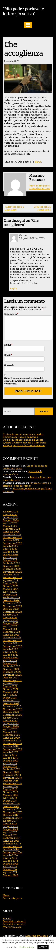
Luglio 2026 (10, 514)
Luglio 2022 (10, 651)
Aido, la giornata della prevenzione (24, 445)
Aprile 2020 (10, 729)
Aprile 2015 (10, 872)
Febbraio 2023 (11, 631)
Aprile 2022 (10, 660)
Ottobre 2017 (10, 815)
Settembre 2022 (12, 646)
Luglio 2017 (10, 823)
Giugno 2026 (10, 517)
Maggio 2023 (10, 623)
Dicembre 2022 (12, 637)
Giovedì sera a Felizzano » (42, 208)
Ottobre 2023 (11, 609)
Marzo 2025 (10, 560)
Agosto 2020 (10, 717)
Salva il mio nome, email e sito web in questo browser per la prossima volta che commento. (26, 381)
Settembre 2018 (12, 783)
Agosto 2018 (10, 786)
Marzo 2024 (10, 594)
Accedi (7, 918)
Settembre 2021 (12, 680)
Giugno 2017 (10, 826)
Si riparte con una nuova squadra (23, 434)
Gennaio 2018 (11, 806)
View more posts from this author (39, 187)
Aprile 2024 (10, 591)
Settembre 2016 (12, 852)
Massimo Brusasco (36, 935)
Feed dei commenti (14, 924)
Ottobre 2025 (11, 540)
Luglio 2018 (10, 789)
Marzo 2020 (10, 732)
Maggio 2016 (10, 863)
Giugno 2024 (10, 586)
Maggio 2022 (10, 657)
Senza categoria (12, 898)
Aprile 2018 (10, 797)
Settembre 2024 (12, 577)
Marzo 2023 (10, 629)
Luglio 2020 (10, 720)
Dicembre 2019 (12, 740)
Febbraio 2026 (11, 528)
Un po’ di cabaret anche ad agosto (23, 439)
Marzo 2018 (10, 800)
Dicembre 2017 (12, 809)
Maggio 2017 (10, 829)
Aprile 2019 (10, 763)
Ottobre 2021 (10, 677)
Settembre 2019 (12, 749)
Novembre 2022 (12, 640)
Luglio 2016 (10, 857)
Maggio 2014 (10, 875)
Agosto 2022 (10, 649)
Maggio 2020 (11, 726)
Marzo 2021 (10, 697)
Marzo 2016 (10, 869)
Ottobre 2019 (11, 746)
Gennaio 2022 (11, 669)
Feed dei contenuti (14, 921)
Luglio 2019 (10, 754)
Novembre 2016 (12, 846)
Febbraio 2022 (11, 666)
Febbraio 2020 (11, 734)
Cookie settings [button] (26, 947)
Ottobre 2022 (11, 643)
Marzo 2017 (10, 835)
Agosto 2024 (10, 580)
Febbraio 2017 (11, 837)
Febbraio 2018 (11, 803)
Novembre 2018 (12, 777)
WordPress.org (12, 926)
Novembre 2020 (12, 709)
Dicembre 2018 (12, 775)
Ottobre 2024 (11, 574)
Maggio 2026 (11, 520)
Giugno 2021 (10, 689)
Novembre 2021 (12, 674)
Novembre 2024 (12, 571)
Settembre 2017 (12, 817)
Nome (8, 344)
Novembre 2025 (12, 537)
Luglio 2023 (10, 617)
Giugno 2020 (11, 723)
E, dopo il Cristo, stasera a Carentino (24, 442)
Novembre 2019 (12, 743)
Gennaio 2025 (11, 566)
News (38, 161)
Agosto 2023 (10, 614)
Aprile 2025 (10, 557)
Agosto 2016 (10, 855)
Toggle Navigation (28, 25)
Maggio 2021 (10, 692)
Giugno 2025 (10, 551)
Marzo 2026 (10, 526)
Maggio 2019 (10, 760)
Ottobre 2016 (11, 849)
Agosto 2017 (10, 820)
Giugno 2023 (10, 620)
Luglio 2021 (10, 686)
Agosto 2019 (10, 752)
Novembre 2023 (12, 606)
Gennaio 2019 (11, 772)
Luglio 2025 (10, 548)
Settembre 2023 (12, 611)
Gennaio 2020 (11, 737)
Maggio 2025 (10, 554)
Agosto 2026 (10, 511)
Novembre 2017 (12, 812)
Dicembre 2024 (12, 568)
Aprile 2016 (10, 866)
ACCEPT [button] (43, 947)
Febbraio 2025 (11, 563)
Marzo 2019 (10, 766)
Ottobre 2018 (11, 780)
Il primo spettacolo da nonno (20, 436)
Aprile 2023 (10, 626)
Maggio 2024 (11, 588)
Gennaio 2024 (11, 600)
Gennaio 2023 (11, 634)
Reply (13, 288)
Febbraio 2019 (11, 769)
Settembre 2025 (12, 543)
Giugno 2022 (10, 654)
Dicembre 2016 (12, 843)
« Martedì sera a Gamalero (14, 208)
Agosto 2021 (10, 683)
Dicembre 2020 (12, 706)
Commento (11, 314)
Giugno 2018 (10, 792)
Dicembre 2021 (12, 671)
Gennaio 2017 (11, 840)
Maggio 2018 (10, 795)
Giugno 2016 (10, 860)
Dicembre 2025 (12, 534)
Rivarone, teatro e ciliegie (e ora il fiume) (27, 484)
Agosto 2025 (10, 546)
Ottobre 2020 (11, 712)
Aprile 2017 (10, 832)
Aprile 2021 (10, 694)
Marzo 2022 (10, 663)
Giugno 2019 (10, 757)
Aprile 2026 (10, 523)
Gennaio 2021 (11, 703)
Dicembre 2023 (12, 603)
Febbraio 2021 (11, 700)
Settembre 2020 (12, 714)
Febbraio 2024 (11, 597)
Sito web (9, 365)
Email (8, 355)
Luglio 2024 (10, 583)
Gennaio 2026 (11, 531)
